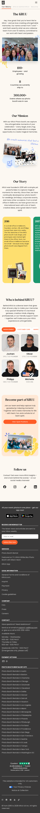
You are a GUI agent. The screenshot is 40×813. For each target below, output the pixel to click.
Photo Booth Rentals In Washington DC (18, 752)
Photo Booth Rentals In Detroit (14, 698)
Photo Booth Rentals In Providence (16, 729)
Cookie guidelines (9, 594)
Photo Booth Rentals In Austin (14, 671)
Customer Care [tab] (23, 329)
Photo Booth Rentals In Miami (14, 708)
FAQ (3, 605)
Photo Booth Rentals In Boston (14, 674)
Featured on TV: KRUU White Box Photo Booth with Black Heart (18, 558)
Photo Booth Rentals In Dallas (14, 691)
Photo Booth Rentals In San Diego (16, 732)
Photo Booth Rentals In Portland (15, 725)
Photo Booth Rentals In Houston (15, 701)
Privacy (5, 590)
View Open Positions (20, 422)
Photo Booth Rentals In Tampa (14, 746)
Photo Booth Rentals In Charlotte (15, 678)
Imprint (5, 581)
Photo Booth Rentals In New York (15, 749)
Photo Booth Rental (10, 553)
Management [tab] (8, 329)
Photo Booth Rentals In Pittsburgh (16, 722)
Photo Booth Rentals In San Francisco (17, 735)
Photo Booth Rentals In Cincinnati (16, 685)
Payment (5, 586)
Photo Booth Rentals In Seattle (14, 739)
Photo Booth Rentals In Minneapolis (16, 712)
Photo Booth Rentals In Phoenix (15, 718)
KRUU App (6, 564)
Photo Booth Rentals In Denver (14, 695)
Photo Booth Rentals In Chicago (15, 681)
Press (4, 609)
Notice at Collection (20, 790)
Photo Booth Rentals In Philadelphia (16, 715)
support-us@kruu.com (27, 627)
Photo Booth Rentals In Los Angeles (16, 705)
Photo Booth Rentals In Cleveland (16, 688)
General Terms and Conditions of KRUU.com (15, 576)
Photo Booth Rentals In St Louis (14, 742)
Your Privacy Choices (22, 787)
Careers (5, 613)
